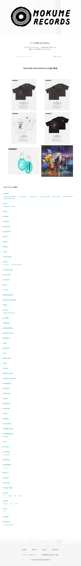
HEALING (6, 408)
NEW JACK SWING (9, 300)
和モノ (5, 285)
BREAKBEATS (8, 295)
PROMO (6, 517)
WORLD (6, 418)
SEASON (6, 452)
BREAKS (6, 338)
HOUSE (5, 216)
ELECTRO (6, 226)
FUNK (5, 262)
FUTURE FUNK (16, 265)
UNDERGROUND (9, 198)
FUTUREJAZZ (8, 270)
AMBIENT (6, 323)
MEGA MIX (7, 358)
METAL (5, 247)
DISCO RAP (56, 196)
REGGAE (6, 348)
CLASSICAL (7, 423)
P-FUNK (6, 265)
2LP (20, 496)
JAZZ (5, 252)
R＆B (5, 203)
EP (15, 496)
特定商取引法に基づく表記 (50, 555)
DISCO (5, 310)
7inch (5, 509)
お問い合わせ (57, 56)
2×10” (16, 504)
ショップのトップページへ (23, 56)
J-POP (5, 290)
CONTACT (55, 549)
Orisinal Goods (8, 525)
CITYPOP (6, 280)
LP (4, 496)
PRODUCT (6, 522)
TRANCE (6, 388)
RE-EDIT (6, 447)
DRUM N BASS (8, 333)
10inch (5, 501)
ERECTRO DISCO (9, 313)
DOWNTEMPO (8, 328)
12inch (5, 493)
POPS (5, 305)
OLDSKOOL (23, 196)
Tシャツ (5, 468)
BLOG (45, 549)
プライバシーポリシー (29, 555)
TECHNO (6, 221)
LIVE (5, 442)
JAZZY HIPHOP (45, 196)
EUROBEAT (7, 383)
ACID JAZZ (7, 275)
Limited (6, 478)
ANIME (5, 436)
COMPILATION (8, 429)
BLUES (5, 368)
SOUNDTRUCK (8, 434)
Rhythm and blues (9, 378)
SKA (4, 353)
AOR (5, 363)
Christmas (6, 455)
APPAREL (6, 460)
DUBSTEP (6, 403)
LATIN (5, 398)
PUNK (5, 241)
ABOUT (34, 549)
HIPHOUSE (33, 196)
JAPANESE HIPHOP (10, 196)
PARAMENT (7, 465)
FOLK (5, 413)
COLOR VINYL (8, 488)
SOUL (5, 211)
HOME (24, 549)
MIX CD (5, 473)
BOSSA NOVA (8, 373)
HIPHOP (6, 193)
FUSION (6, 318)
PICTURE (6, 483)
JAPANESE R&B (9, 206)
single (10, 496)
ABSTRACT (7, 231)
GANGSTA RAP (68, 196)
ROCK (5, 236)
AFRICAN (6, 393)
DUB (5, 343)
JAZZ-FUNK (7, 257)
